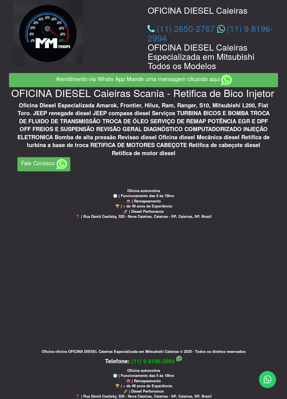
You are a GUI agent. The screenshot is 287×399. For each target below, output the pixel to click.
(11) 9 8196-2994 (153, 361)
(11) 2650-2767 (185, 28)
